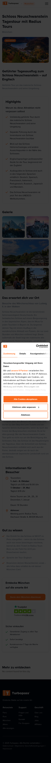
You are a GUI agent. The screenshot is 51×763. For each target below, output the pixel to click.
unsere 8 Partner (19, 370)
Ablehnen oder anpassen (24, 407)
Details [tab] (22, 353)
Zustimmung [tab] (9, 353)
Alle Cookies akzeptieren (25, 399)
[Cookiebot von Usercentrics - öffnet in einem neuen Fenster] (36, 346)
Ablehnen (25, 415)
